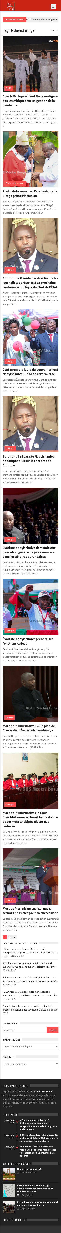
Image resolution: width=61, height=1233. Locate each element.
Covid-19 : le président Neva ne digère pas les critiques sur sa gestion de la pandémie (30, 101)
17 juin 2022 (26, 1195)
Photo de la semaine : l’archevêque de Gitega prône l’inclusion (30, 193)
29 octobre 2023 (28, 1172)
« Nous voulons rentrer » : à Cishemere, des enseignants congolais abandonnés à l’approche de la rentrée (30, 952)
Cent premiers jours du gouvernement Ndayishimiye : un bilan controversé (30, 371)
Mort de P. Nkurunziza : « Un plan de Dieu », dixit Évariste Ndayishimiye (29, 728)
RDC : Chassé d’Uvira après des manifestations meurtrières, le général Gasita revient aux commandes (30, 993)
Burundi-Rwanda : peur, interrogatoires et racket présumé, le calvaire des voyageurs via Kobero (27, 1007)
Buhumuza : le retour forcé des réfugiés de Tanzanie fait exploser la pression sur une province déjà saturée (30, 979)
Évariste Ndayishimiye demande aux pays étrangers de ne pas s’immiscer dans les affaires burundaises (29, 552)
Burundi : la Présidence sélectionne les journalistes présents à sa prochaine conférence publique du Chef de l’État (30, 282)
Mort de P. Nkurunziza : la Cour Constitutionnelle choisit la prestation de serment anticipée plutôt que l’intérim (30, 819)
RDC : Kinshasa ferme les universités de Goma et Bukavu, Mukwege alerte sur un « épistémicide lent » (29, 964)
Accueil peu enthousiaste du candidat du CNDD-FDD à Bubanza (37, 1204)
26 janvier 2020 (27, 1208)
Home (53, 30)
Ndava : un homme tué (29, 1169)
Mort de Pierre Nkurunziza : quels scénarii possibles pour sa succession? (30, 910)
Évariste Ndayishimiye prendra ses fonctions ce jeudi (28, 641)
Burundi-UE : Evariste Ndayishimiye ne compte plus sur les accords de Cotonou (28, 461)
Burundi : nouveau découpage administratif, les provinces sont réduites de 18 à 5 (35, 1188)
